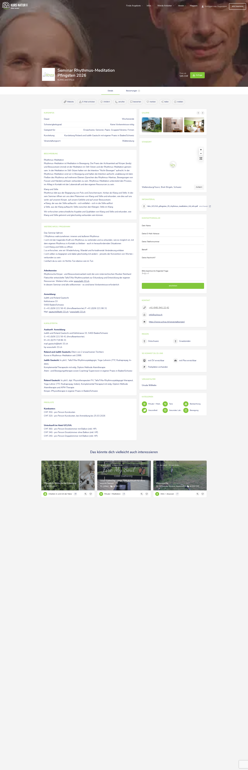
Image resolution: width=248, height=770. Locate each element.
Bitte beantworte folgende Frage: (155, 272)
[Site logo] (15, 5)
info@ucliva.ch (155, 315)
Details (110, 91)
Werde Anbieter (164, 6)
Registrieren (222, 6)
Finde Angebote (133, 6)
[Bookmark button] (91, 494)
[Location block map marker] (173, 164)
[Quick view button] (86, 494)
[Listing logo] (48, 74)
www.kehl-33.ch (81, 281)
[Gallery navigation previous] (198, 113)
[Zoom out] (201, 153)
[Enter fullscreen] (201, 158)
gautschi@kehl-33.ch (58, 312)
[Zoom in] (201, 150)
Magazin (193, 6)
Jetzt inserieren (237, 6)
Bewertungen (133, 91)
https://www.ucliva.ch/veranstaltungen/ (167, 322)
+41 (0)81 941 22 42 (159, 308)
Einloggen (209, 6)
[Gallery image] (152, 124)
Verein (181, 6)
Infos (149, 6)
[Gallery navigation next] (203, 113)
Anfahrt (199, 187)
